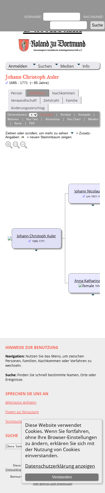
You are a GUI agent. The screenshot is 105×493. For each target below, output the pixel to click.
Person (16, 93)
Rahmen (13, 119)
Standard (47, 114)
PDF (32, 123)
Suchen (45, 66)
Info (86, 66)
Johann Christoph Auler (36, 235)
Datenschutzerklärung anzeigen (60, 466)
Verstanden (62, 477)
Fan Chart (74, 119)
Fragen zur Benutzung (22, 412)
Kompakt (84, 114)
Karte (18, 123)
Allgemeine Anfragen (20, 402)
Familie (72, 100)
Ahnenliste (52, 119)
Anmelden (18, 66)
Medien (67, 66)
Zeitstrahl (51, 100)
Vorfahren (37, 93)
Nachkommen (63, 93)
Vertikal (66, 114)
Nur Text (32, 119)
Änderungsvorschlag (28, 108)
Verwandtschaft (24, 100)
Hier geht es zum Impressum (52, 484)
